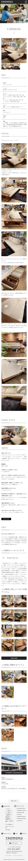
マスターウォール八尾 (10, 827)
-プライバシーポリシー (18, 855)
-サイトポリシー (8, 855)
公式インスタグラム (20, 806)
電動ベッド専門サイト (10, 822)
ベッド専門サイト (9, 810)
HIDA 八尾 (8, 829)
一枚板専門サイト (9, 814)
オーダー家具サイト (9, 824)
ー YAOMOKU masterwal (21, 810)
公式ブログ (24, 833)
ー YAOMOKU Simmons (21, 816)
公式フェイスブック (7, 833)
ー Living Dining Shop (20, 808)
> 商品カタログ (10, 22)
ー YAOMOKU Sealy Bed (21, 818)
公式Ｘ (17, 833)
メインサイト (8, 808)
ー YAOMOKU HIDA (20, 812)
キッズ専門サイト (9, 812)
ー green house (19, 820)
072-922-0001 (14, 849)
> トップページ (3, 22)
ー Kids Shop (18, 814)
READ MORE (6, 519)
